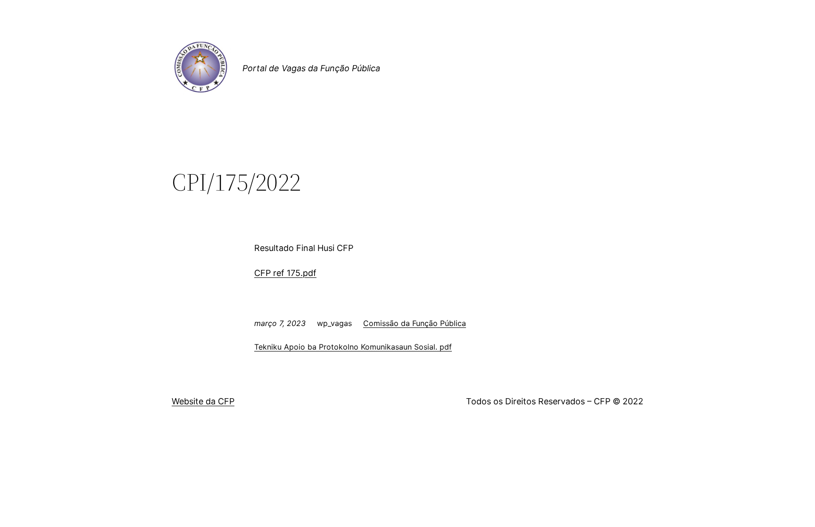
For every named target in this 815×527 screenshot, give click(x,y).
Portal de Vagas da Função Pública (311, 68)
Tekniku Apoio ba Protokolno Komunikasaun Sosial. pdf (353, 346)
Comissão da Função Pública (414, 323)
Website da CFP (203, 401)
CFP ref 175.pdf (285, 273)
